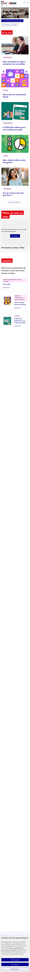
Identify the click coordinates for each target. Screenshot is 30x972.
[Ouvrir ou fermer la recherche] (24, 2)
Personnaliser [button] (15, 969)
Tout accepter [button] (15, 960)
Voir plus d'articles (14, 202)
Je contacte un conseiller (10, 24)
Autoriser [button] (15, 236)
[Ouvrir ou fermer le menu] (27, 2)
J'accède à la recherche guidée (13, 21)
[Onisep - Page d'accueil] (12, 3)
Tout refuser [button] (15, 964)
